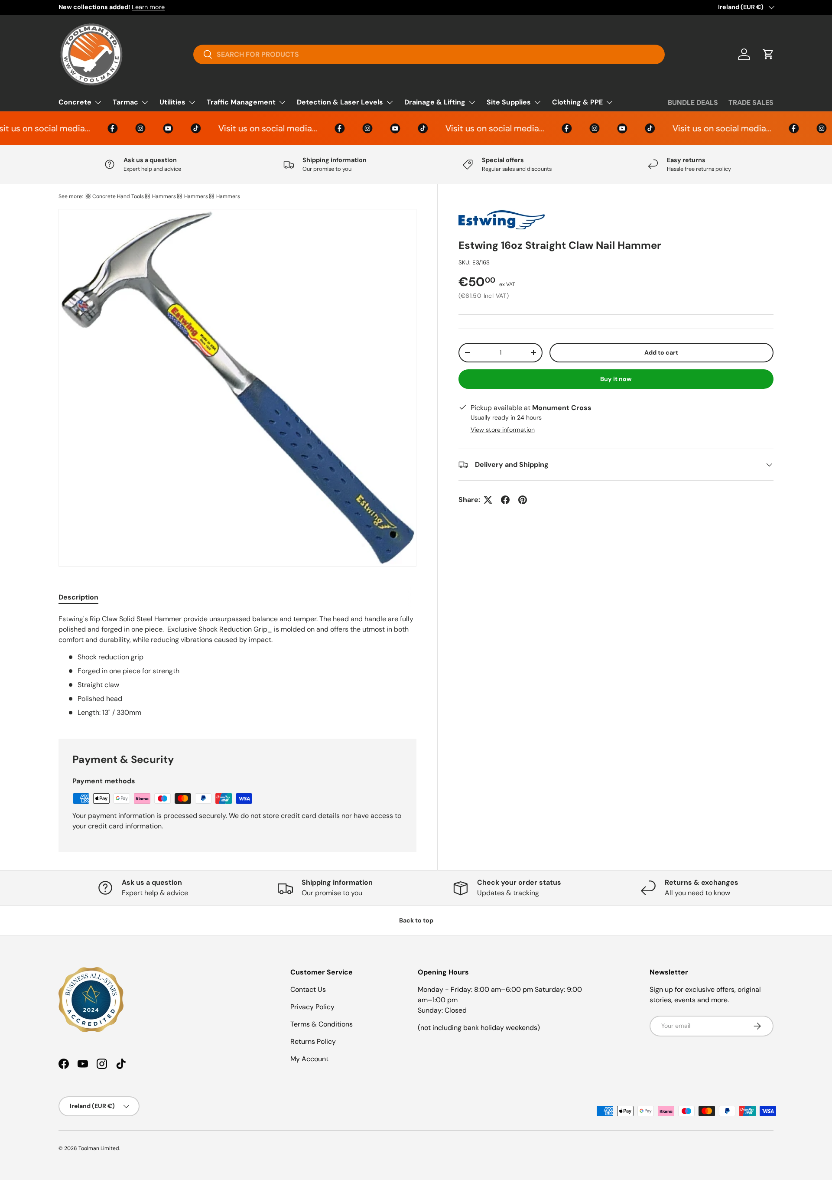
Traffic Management (241, 102)
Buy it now (616, 379)
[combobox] (429, 54)
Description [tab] (78, 597)
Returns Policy (313, 1041)
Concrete (74, 102)
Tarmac (125, 102)
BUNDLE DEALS (693, 102)
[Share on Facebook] (505, 499)
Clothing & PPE (577, 102)
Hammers (164, 196)
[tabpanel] (237, 666)
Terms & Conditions (321, 1024)
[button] (768, 54)
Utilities (172, 102)
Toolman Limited (98, 1148)
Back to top (416, 920)
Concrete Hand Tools (118, 196)
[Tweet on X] (488, 499)
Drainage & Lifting (434, 102)
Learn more (148, 7)
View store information (503, 429)
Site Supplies (509, 102)
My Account (309, 1058)
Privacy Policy (312, 1006)
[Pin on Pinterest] (522, 499)
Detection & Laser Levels (340, 102)
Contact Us (308, 989)
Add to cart (661, 352)
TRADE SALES (751, 102)
